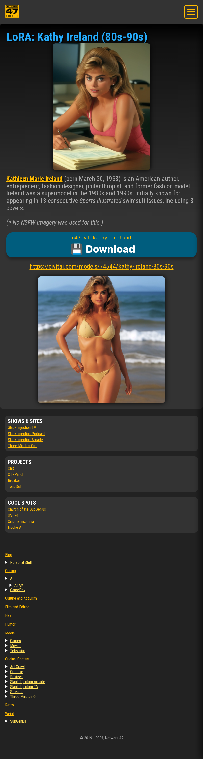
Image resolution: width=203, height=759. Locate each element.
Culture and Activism (21, 598)
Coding (10, 571)
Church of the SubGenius (27, 509)
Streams (16, 691)
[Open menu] (191, 11)
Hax (8, 615)
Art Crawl (17, 666)
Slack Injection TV (22, 427)
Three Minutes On (23, 696)
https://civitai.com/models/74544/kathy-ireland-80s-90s (102, 266)
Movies (15, 645)
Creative (16, 671)
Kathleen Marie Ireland (34, 178)
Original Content (17, 659)
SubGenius (18, 721)
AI (11, 578)
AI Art (18, 585)
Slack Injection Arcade (25, 439)
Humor (10, 624)
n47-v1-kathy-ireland (101, 238)
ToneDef (14, 486)
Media (10, 633)
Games (15, 640)
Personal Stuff (21, 562)
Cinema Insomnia (21, 521)
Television (17, 650)
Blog (8, 554)
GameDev (17, 590)
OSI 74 (13, 515)
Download (110, 249)
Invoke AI (15, 527)
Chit (11, 468)
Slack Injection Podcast (26, 433)
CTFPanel (15, 474)
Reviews (16, 677)
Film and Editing (17, 607)
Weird (9, 713)
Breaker (14, 480)
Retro (9, 705)
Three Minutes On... (22, 445)
